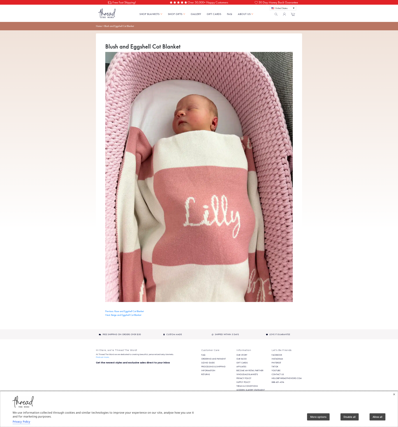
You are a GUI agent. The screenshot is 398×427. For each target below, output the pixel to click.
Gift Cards (214, 14)
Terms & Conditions (247, 386)
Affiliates (241, 366)
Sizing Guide (208, 362)
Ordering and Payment (213, 358)
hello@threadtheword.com (287, 378)
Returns (205, 374)
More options (318, 417)
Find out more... (103, 357)
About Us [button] (245, 14)
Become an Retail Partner (250, 370)
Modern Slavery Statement (250, 390)
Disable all (350, 417)
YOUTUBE (276, 370)
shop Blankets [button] (149, 14)
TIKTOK (275, 366)
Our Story (241, 355)
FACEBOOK (277, 355)
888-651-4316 (278, 382)
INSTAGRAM (277, 358)
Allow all (377, 417)
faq (229, 14)
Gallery (196, 14)
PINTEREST (276, 362)
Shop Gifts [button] (175, 14)
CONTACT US (278, 374)
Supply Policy (243, 382)
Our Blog (241, 358)
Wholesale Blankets (247, 374)
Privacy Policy (243, 378)
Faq (203, 355)
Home (99, 26)
